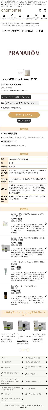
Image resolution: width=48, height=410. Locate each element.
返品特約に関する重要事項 (12, 108)
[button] (44, 17)
